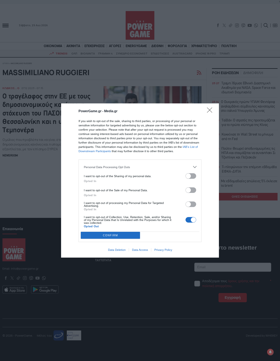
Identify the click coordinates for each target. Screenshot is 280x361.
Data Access (140, 249)
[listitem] (140, 167)
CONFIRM (110, 235)
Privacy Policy (163, 249)
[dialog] (140, 180)
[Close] (211, 111)
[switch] (191, 176)
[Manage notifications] (270, 352)
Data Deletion (117, 249)
